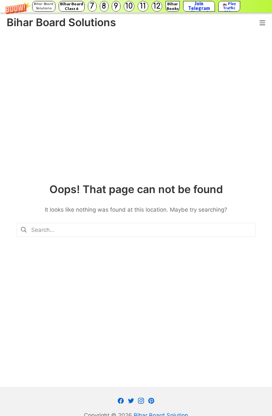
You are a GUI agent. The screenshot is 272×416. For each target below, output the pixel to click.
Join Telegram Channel (199, 6)
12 (157, 6)
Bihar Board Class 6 (71, 6)
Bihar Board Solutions (43, 6)
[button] (136, 6)
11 (143, 6)
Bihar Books (173, 6)
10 (129, 6)
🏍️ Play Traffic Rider (229, 6)
